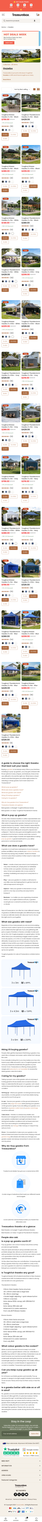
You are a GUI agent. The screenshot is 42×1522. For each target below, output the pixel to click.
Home (4, 27)
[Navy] (32, 126)
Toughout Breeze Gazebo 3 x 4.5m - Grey (30, 271)
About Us (8, 1499)
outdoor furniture (32, 851)
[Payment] (21, 1485)
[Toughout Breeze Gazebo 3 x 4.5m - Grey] (31, 257)
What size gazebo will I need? (11, 793)
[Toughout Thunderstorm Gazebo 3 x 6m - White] (11, 257)
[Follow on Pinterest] (23, 1494)
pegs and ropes (16, 1104)
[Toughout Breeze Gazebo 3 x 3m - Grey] (11, 464)
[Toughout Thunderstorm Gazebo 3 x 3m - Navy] (31, 464)
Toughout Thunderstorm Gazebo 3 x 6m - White (11, 271)
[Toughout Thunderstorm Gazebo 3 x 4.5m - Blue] (11, 723)
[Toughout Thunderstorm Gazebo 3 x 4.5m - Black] (31, 309)
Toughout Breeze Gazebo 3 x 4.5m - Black (31, 167)
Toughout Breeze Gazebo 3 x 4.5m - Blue (30, 633)
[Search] (4, 21)
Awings (15, 1126)
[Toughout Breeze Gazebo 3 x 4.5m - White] (11, 309)
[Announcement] (21, 6)
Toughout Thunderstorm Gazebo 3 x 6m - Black (31, 116)
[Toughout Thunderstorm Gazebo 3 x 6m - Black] (31, 102)
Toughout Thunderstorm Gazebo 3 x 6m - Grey (31, 426)
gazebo (10, 769)
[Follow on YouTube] (26, 1494)
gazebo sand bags (31, 1108)
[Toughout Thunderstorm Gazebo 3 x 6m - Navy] (31, 516)
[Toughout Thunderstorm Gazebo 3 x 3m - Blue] (11, 619)
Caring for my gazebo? (9, 798)
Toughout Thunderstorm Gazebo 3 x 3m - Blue (11, 633)
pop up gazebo (7, 839)
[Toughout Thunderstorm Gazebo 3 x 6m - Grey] (31, 412)
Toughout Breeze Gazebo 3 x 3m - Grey (10, 478)
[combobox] (21, 21)
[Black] (3, 130)
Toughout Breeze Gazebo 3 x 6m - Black (10, 167)
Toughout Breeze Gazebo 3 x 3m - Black (10, 116)
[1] (34, 89)
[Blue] (6, 130)
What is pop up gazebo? (10, 787)
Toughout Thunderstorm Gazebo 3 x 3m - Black (31, 219)
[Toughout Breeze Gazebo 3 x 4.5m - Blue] (31, 619)
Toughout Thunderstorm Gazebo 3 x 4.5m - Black (31, 323)
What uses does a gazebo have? (13, 790)
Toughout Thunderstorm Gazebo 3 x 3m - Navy (31, 478)
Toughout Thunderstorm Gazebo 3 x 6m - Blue (11, 684)
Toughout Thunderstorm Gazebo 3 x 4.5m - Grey (11, 374)
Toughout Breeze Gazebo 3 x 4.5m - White (11, 323)
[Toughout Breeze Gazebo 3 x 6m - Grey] (11, 412)
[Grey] (9, 130)
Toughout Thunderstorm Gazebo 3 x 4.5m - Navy (31, 581)
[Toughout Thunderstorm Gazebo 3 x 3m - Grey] (31, 361)
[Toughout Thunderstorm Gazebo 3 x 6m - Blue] (11, 671)
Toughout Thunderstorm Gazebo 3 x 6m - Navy (31, 529)
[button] (34, 21)
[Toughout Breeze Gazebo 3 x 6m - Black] (11, 154)
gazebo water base (16, 1108)
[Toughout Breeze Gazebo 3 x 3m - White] (11, 206)
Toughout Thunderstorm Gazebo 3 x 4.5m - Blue (11, 736)
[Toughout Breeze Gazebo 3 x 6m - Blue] (31, 671)
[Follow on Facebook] (15, 1494)
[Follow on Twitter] (19, 1494)
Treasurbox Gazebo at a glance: (12, 805)
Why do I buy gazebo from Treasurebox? (15, 802)
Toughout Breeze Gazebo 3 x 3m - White (10, 219)
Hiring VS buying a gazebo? (11, 795)
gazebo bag (6, 1137)
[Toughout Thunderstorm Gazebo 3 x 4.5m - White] (11, 516)
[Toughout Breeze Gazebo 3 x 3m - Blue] (11, 568)
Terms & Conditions (19, 1499)
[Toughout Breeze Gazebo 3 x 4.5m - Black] (31, 154)
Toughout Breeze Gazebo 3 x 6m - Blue (29, 684)
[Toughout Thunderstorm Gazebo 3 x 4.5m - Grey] (11, 361)
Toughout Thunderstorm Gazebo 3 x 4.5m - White (11, 529)
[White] (12, 130)
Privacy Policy (32, 1499)
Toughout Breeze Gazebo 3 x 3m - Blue (9, 581)
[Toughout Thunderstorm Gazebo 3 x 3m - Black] (31, 206)
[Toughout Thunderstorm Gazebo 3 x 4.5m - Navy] (31, 568)
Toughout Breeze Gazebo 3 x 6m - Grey (10, 426)
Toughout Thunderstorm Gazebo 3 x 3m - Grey (31, 374)
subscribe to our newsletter (19, 1069)
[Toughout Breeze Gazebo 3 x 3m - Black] (11, 102)
